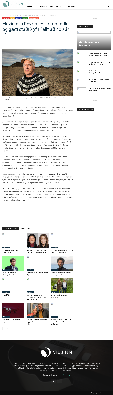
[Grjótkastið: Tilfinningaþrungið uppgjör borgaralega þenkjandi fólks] (38, 310)
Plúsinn (41, 6)
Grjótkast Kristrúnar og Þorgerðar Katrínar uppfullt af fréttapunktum (37, 297)
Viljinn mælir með (34, 18)
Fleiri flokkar (56, 6)
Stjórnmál (18, 18)
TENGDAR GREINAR (10, 229)
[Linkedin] (27, 42)
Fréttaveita (11, 15)
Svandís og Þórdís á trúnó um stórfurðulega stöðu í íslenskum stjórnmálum (61, 322)
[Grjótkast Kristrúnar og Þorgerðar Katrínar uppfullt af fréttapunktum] (38, 285)
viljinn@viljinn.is (64, 375)
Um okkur (72, 6)
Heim (4, 15)
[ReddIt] (32, 42)
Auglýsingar (94, 393)
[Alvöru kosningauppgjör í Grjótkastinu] (13, 240)
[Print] (42, 42)
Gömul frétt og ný (8, 295)
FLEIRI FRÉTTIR (25, 229)
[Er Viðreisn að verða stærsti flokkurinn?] (62, 285)
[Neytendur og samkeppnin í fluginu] (13, 310)
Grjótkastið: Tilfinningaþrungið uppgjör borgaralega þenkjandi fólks (37, 322)
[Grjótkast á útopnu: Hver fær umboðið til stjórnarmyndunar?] (38, 240)
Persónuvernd (85, 393)
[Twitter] (22, 42)
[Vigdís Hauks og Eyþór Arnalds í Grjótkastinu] (38, 263)
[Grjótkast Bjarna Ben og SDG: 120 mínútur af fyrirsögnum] (62, 240)
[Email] (37, 42)
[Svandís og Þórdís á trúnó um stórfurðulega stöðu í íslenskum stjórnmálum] (62, 310)
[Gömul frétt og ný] (13, 285)
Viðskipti (25, 18)
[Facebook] (17, 42)
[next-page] (7, 328)
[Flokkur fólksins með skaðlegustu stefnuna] (13, 263)
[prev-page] (3, 328)
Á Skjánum (6, 247)
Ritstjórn (7, 34)
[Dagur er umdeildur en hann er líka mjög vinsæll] (62, 263)
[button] (108, 6)
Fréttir (30, 6)
